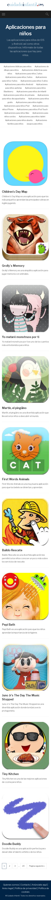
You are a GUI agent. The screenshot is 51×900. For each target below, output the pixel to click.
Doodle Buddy (11, 844)
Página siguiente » (37, 866)
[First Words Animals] (25, 451)
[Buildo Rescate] (25, 522)
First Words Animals (15, 479)
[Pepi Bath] (25, 596)
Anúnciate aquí (39, 884)
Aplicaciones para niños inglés (29, 102)
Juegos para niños (34, 124)
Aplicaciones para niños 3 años (18, 77)
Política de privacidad (26, 888)
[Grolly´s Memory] (25, 237)
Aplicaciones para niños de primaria (18, 95)
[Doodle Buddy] (25, 816)
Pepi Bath (8, 624)
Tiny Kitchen (10, 774)
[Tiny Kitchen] (25, 745)
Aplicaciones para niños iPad (16, 106)
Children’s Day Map (14, 191)
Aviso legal (7, 888)
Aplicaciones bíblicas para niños (18, 66)
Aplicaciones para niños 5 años (34, 81)
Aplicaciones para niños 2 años (28, 73)
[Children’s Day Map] (25, 163)
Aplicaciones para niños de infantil (31, 91)
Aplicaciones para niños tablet (32, 116)
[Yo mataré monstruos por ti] (25, 308)
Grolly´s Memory (13, 265)
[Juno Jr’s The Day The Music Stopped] (25, 667)
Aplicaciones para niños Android (19, 84)
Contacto (25, 884)
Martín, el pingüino (14, 408)
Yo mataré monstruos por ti (20, 337)
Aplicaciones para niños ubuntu (19, 120)
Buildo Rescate (12, 550)
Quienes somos (11, 884)
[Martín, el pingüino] (25, 379)
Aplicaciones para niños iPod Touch (32, 109)
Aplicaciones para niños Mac (16, 113)
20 (23, 866)
